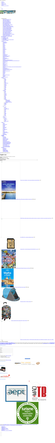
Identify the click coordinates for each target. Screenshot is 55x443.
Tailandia (5, 113)
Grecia (5, 88)
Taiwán (5, 114)
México (5, 119)
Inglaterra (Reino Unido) (8, 101)
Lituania (5, 94)
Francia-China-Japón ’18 (5, 54)
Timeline (36, 424)
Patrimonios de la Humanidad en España (6, 143)
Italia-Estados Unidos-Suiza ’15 (6, 58)
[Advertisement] (13, 15)
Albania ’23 (4, 46)
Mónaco (5, 96)
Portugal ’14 (4, 59)
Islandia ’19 (4, 52)
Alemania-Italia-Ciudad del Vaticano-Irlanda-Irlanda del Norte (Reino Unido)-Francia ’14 (11, 60)
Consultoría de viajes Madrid (5, 38)
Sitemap (34, 424)
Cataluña (4, 128)
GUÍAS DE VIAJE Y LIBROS (5, 151)
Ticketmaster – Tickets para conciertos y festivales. (7, 35)
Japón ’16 (4, 57)
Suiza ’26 (4, 44)
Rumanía (5, 103)
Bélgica (5, 81)
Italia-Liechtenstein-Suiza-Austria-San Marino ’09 (7, 69)
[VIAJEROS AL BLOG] (8, 13)
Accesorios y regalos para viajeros (6, 145)
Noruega (5, 97)
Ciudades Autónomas (5, 134)
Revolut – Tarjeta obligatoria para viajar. (7, 22)
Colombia (5, 118)
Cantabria (4, 126)
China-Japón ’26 (4, 41)
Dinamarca (5, 84)
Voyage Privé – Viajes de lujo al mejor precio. (7, 27)
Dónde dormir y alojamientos (5, 138)
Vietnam (5, 115)
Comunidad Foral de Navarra (5, 132)
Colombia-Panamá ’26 (5, 42)
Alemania (5, 79)
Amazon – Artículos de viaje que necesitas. (7, 33)
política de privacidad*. (8, 355)
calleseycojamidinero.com (19, 425)
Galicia (3, 130)
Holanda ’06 (4, 75)
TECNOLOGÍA (4, 149)
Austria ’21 (4, 50)
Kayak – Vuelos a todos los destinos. (6, 21)
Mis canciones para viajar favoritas (6, 141)
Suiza (4, 105)
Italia (4, 92)
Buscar (8, 158)
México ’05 (4, 76)
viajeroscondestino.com (13, 425)
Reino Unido (5, 99)
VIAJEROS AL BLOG (6, 424)
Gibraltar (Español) (8, 100)
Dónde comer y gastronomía (5, 139)
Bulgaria (5, 82)
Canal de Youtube (4, 137)
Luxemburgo (5, 95)
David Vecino (11, 424)
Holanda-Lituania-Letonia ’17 (5, 56)
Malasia (5, 111)
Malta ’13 (4, 63)
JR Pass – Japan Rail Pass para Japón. (6, 25)
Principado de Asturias (5, 124)
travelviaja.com (8, 425)
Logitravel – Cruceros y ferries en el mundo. (7, 31)
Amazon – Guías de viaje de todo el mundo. (7, 29)
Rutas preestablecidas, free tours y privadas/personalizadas (8, 39)
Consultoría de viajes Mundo (5, 37)
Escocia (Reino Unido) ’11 (5, 65)
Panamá (5, 120)
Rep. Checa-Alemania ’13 (5, 61)
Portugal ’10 (4, 67)
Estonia (5, 86)
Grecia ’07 (4, 73)
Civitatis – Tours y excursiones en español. (7, 20)
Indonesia (5, 109)
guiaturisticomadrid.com (3, 425)
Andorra (5, 80)
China (5, 107)
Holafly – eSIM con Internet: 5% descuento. (7, 23)
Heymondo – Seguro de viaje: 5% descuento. (7, 19)
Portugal (5, 98)
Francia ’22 (4, 48)
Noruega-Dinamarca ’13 (5, 62)
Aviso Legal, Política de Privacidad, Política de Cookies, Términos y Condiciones (23, 424)
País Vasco (4, 133)
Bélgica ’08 (4, 71)
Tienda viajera (4, 136)
